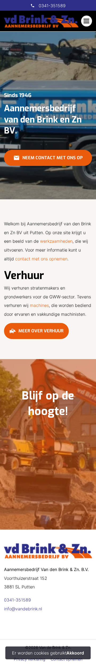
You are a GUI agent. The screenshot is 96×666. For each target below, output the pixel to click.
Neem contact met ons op (48, 158)
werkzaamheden (56, 241)
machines (39, 305)
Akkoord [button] (75, 652)
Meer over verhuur (36, 331)
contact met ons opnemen (41, 258)
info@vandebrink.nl (23, 608)
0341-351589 (51, 5)
